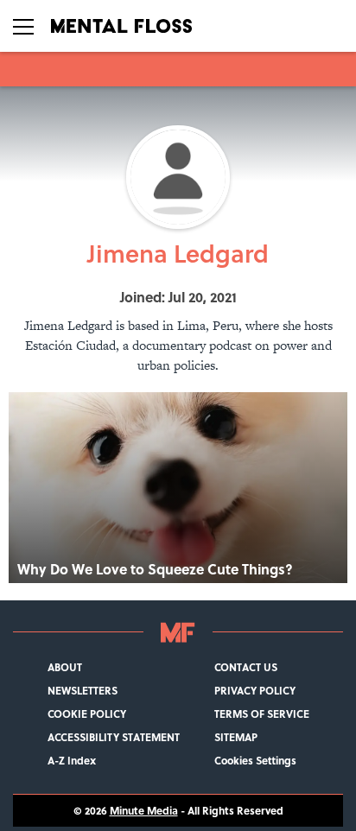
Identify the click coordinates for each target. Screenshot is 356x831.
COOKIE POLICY (87, 714)
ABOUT (65, 667)
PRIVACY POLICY (255, 690)
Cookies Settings (255, 760)
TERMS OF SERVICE (261, 714)
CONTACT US (245, 667)
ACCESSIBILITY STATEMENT (114, 737)
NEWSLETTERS (83, 690)
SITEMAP (235, 737)
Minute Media (144, 810)
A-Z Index (72, 760)
